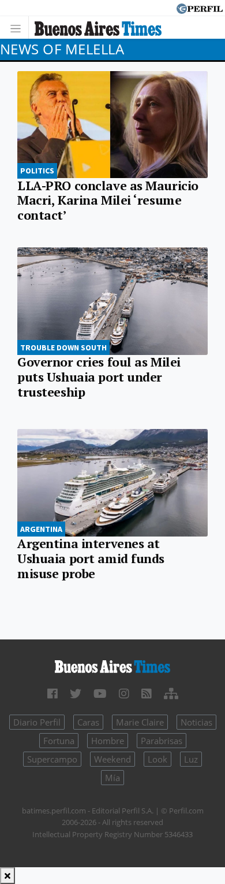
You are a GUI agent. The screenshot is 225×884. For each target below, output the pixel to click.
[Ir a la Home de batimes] (112, 666)
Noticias (196, 722)
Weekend (112, 759)
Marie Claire (140, 722)
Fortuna (58, 740)
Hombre (107, 740)
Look (157, 759)
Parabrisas (161, 740)
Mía (112, 777)
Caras (88, 722)
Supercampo (52, 759)
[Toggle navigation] (18, 27)
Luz (191, 759)
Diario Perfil (37, 722)
